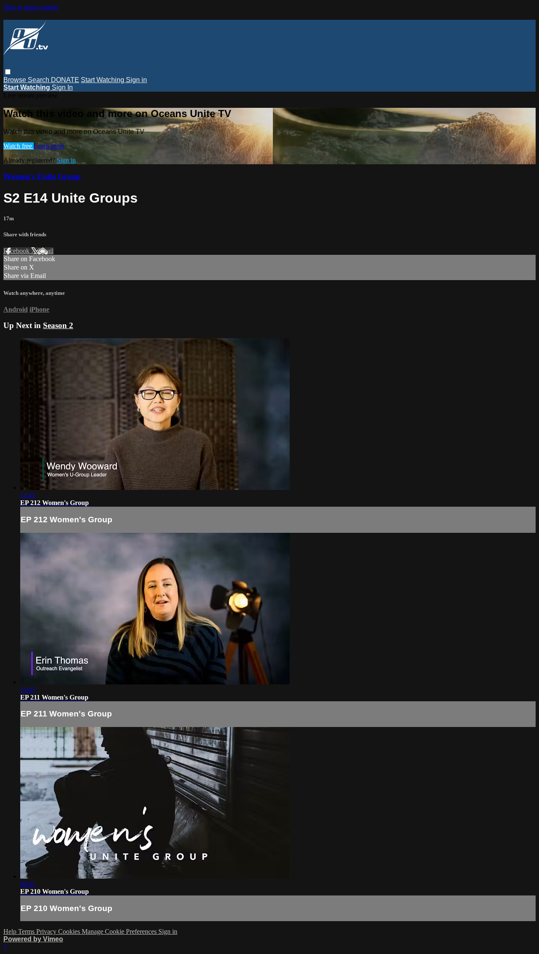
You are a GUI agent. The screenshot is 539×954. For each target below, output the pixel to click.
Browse (15, 79)
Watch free (18, 146)
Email (45, 250)
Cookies (70, 931)
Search (39, 79)
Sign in (136, 79)
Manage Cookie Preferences (120, 931)
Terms (27, 931)
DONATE (65, 79)
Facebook (17, 250)
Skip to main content (30, 7)
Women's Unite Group (42, 176)
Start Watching (103, 79)
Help (10, 931)
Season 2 (58, 325)
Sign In (62, 87)
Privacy (47, 931)
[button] (8, 72)
